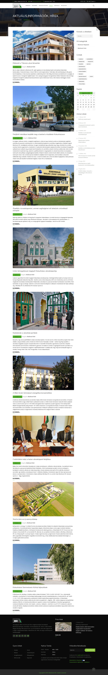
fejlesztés (90, 61)
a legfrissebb (80, 655)
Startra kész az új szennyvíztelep (25, 519)
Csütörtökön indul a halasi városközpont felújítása (32, 459)
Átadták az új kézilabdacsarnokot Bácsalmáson (86, 148)
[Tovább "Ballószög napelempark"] (63, 626)
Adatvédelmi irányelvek (75, 660)
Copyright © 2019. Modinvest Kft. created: (50, 672)
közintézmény (82, 71)
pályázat (81, 74)
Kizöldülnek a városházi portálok (25, 333)
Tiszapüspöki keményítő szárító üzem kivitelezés (86, 126)
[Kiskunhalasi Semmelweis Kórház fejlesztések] (43, 564)
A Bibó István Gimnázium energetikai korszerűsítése (32, 393)
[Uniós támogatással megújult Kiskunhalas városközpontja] (43, 247)
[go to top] (93, 669)
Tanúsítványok (30, 652)
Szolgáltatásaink (43, 5)
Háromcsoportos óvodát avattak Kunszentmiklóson (86, 156)
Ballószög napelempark (84, 119)
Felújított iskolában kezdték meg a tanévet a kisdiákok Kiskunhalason (39, 134)
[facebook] (81, 1)
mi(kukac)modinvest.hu (37, 1)
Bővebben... (16, 82)
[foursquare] (86, 1)
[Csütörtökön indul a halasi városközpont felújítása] (43, 436)
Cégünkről (34, 5)
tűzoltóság (82, 84)
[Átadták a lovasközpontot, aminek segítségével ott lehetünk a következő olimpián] (43, 185)
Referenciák (17, 657)
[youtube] (89, 1)
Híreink (51, 5)
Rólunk (16, 652)
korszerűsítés (82, 69)
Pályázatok (64, 5)
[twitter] (83, 1)
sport (91, 76)
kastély (88, 64)
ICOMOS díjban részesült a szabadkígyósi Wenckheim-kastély (85, 172)
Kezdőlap (28, 5)
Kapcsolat (57, 5)
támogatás (81, 81)
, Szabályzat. (87, 662)
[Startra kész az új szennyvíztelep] (43, 499)
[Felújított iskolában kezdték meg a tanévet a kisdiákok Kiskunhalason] (43, 108)
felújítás (81, 64)
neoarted (63, 672)
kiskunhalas (82, 66)
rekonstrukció (82, 76)
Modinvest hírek (31, 67)
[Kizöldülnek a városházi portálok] (43, 311)
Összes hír (57, 635)
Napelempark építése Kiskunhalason (84, 141)
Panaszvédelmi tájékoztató (76, 662)
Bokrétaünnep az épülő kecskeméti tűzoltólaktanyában (86, 164)
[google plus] (87, 1)
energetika (81, 61)
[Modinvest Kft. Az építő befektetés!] (17, 5)
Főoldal (16, 650)
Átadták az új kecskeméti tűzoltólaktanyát (84, 133)
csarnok (81, 59)
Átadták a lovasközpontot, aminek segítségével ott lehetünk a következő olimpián (40, 209)
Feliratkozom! (90, 650)
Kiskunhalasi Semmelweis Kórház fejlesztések (30, 587)
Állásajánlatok (30, 655)
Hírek (28, 650)
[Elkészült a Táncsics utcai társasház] (43, 45)
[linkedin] (84, 1)
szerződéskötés (83, 79)
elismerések (90, 59)
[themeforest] (91, 1)
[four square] (22, 636)
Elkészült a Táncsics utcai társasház (26, 63)
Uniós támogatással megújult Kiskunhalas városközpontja (35, 271)
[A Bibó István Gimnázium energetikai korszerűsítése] (43, 373)
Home (14, 19)
